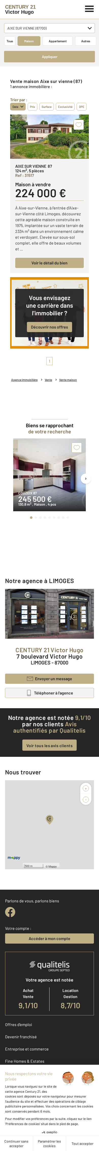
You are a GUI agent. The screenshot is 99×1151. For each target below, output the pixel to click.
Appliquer (49, 56)
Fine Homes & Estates (24, 1061)
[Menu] (89, 8)
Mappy (52, 866)
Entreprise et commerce (27, 1048)
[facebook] (10, 912)
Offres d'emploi (18, 1024)
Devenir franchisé (21, 1036)
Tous (10, 41)
